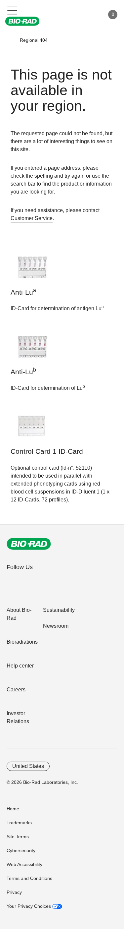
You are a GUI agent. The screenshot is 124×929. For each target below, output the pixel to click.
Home (13, 808)
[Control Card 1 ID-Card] (31, 429)
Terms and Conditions (29, 878)
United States (28, 766)
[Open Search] (76, 14)
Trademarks (19, 822)
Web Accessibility (24, 864)
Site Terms (18, 836)
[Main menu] (12, 10)
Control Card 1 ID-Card (47, 451)
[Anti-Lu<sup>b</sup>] (31, 350)
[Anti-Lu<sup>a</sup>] (31, 270)
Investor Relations (18, 717)
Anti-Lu (23, 291)
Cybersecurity (21, 850)
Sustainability (59, 610)
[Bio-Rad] (29, 544)
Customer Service (32, 218)
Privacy (14, 892)
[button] (10, 40)
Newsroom (55, 626)
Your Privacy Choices (29, 906)
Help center (20, 665)
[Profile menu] (90, 14)
